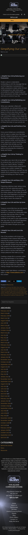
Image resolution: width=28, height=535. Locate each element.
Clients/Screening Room (14, 511)
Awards (14, 513)
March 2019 (4, 313)
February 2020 (5, 311)
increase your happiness (5, 291)
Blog (14, 515)
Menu (12, 20)
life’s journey (13, 291)
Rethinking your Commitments (18, 293)
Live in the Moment (20, 291)
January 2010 (5, 401)
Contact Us (26, 267)
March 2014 (4, 333)
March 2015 (4, 325)
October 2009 (5, 406)
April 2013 (4, 340)
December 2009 (6, 403)
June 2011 (4, 371)
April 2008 (4, 425)
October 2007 (5, 432)
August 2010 (4, 384)
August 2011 (4, 367)
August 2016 (4, 320)
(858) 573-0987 (14, 17)
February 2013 (5, 345)
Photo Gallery (14, 517)
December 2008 (6, 418)
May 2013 (3, 337)
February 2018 (5, 316)
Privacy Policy (12, 528)
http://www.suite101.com (14, 272)
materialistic (6, 292)
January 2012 (4, 357)
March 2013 (4, 342)
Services (14, 509)
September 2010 (6, 381)
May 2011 (3, 374)
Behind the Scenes (6, 445)
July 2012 (3, 350)
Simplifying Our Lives (13, 48)
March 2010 (4, 396)
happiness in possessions (13, 289)
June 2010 (4, 389)
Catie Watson (13, 287)
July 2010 (3, 386)
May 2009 (4, 415)
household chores (22, 289)
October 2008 (5, 423)
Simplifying (12, 295)
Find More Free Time (16, 288)
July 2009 (3, 410)
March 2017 (4, 318)
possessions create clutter (21, 292)
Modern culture (13, 292)
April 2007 (4, 437)
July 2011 (3, 369)
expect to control (8, 288)
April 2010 (4, 393)
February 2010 (5, 398)
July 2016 (3, 323)
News (2, 448)
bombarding (8, 287)
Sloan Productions (14, 4)
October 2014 (5, 330)
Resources (10, 285)
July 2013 (3, 335)
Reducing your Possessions (6, 293)
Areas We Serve (14, 521)
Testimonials (14, 507)
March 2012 (4, 352)
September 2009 (6, 408)
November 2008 (6, 420)
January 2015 (5, 328)
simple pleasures (6, 295)
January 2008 (5, 430)
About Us (14, 505)
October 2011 (5, 362)
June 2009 (4, 413)
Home (14, 503)
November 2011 (5, 359)
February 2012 (5, 354)
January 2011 (4, 376)
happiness (6, 289)
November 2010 (5, 379)
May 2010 (3, 391)
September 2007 (6, 435)
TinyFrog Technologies (14, 530)
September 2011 (6, 364)
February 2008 (5, 428)
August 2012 (4, 347)
